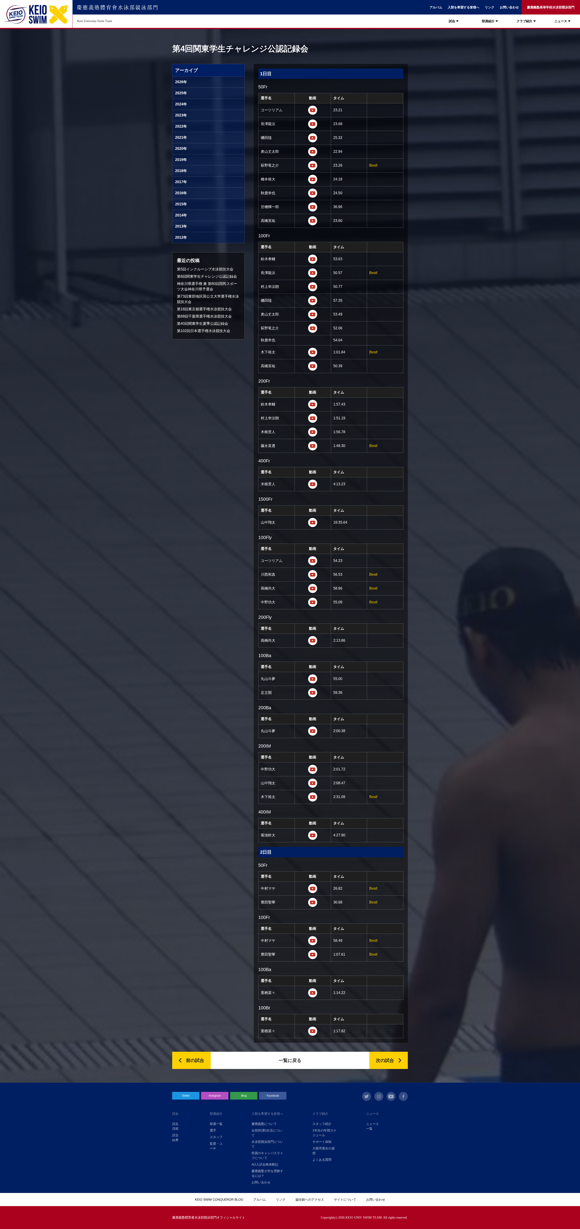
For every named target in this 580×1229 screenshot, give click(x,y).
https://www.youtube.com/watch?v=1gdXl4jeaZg (312, 992)
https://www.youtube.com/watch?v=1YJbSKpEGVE (312, 522)
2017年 (181, 182)
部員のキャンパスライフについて (267, 1155)
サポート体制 (321, 1142)
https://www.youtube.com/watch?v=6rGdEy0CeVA (312, 432)
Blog (244, 1095)
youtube (391, 1096)
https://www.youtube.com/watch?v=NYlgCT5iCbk (312, 783)
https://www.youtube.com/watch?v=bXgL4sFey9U (312, 602)
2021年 (181, 137)
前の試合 (195, 1060)
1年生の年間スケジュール (324, 1133)
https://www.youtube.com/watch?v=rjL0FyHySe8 (312, 418)
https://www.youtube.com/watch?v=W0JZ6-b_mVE (312, 352)
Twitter (186, 1095)
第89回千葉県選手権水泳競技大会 (204, 316)
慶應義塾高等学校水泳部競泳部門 (551, 7)
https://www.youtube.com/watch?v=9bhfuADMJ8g (312, 193)
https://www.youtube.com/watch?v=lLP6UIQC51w (312, 678)
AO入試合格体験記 (264, 1164)
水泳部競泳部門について (267, 1144)
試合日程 (175, 1126)
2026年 (181, 82)
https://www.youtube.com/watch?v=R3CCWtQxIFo (312, 404)
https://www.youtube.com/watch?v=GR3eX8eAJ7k (312, 588)
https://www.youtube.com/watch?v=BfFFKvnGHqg (312, 484)
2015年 (181, 204)
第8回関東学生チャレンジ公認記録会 (207, 276)
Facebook (273, 1095)
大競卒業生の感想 (323, 1150)
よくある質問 (321, 1159)
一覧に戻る (290, 1060)
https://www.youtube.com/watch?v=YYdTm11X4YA (312, 574)
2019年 (181, 160)
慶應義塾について (264, 1124)
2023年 (181, 115)
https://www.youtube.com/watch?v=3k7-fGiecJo (312, 272)
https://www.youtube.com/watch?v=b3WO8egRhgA (312, 692)
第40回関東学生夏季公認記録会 (202, 323)
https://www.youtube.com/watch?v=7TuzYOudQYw (312, 124)
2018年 (181, 171)
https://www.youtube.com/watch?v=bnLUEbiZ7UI (312, 731)
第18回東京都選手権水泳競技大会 (204, 309)
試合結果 (175, 1137)
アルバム (436, 7)
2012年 (181, 237)
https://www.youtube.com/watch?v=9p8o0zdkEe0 (312, 300)
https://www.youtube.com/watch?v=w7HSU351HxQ (312, 165)
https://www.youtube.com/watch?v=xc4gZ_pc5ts (312, 328)
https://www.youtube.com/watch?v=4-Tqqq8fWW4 (312, 902)
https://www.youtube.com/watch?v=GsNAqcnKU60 (312, 560)
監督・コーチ (216, 1146)
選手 (213, 1130)
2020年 (181, 149)
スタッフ (216, 1137)
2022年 (181, 126)
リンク (489, 7)
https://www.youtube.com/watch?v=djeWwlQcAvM (312, 206)
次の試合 (385, 1060)
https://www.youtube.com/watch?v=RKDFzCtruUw (312, 137)
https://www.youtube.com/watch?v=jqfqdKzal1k (312, 259)
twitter (366, 1096)
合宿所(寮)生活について (266, 1133)
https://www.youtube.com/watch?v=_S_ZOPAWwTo (312, 954)
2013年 (181, 226)
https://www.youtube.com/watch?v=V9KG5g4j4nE (312, 640)
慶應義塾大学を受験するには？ (267, 1173)
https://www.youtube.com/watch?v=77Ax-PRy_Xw (312, 220)
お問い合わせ (509, 7)
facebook (403, 1096)
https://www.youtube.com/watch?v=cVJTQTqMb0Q (312, 940)
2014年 (181, 215)
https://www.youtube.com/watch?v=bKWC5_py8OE (312, 835)
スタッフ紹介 (321, 1124)
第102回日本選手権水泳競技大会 (203, 331)
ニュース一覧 (372, 1126)
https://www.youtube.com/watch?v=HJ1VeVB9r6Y (312, 1031)
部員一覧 (216, 1124)
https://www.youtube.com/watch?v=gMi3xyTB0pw (312, 110)
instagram (378, 1096)
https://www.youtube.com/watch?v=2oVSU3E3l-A (312, 797)
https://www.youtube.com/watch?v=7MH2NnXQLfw (312, 286)
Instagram (215, 1095)
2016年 (181, 193)
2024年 (181, 104)
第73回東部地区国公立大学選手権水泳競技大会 (208, 299)
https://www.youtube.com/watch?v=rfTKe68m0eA (312, 366)
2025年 (181, 93)
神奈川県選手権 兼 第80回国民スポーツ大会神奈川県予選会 (207, 286)
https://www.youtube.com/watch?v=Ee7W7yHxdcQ (312, 888)
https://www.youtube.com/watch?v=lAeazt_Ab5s (312, 769)
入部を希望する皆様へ (463, 7)
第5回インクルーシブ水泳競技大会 (205, 269)
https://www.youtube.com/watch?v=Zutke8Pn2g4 (312, 151)
